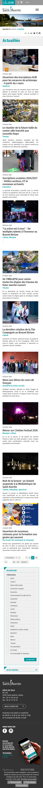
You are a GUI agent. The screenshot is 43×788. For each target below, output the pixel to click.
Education (13, 592)
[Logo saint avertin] (12, 683)
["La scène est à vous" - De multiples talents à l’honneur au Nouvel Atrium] (20, 211)
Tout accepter (15, 782)
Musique (13, 612)
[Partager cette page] (37, 33)
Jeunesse (13, 602)
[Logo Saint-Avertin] (12, 9)
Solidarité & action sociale (19, 630)
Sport (12, 636)
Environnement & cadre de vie (20, 595)
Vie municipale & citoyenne (19, 654)
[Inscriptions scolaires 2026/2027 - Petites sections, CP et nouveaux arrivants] (20, 161)
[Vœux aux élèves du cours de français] (20, 363)
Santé (12, 626)
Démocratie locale (16, 585)
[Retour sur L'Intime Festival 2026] (20, 413)
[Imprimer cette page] (39, 33)
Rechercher (30, 660)
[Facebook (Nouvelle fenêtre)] (17, 3)
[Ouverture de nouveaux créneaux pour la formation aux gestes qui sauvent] (20, 514)
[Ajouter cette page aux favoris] (34, 33)
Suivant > (24, 562)
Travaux (13, 643)
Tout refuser (30, 782)
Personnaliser (21, 785)
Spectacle (13, 633)
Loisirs (12, 609)
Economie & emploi (17, 589)
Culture (12, 582)
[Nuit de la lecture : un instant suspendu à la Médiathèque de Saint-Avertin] (20, 464)
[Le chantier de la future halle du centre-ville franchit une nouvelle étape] (20, 110)
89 (14, 562)
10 (36, 558)
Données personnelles (29, 779)
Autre (12, 578)
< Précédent (9, 558)
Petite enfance (15, 619)
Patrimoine (14, 616)
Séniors (12, 640)
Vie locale (13, 650)
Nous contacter (11, 706)
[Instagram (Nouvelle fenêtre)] (21, 3)
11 (6, 562)
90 (18, 562)
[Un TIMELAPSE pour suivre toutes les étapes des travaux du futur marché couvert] (20, 262)
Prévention (14, 623)
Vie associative (15, 647)
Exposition (14, 599)
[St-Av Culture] (9, 2)
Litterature (14, 606)
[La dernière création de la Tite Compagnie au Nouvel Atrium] (20, 312)
